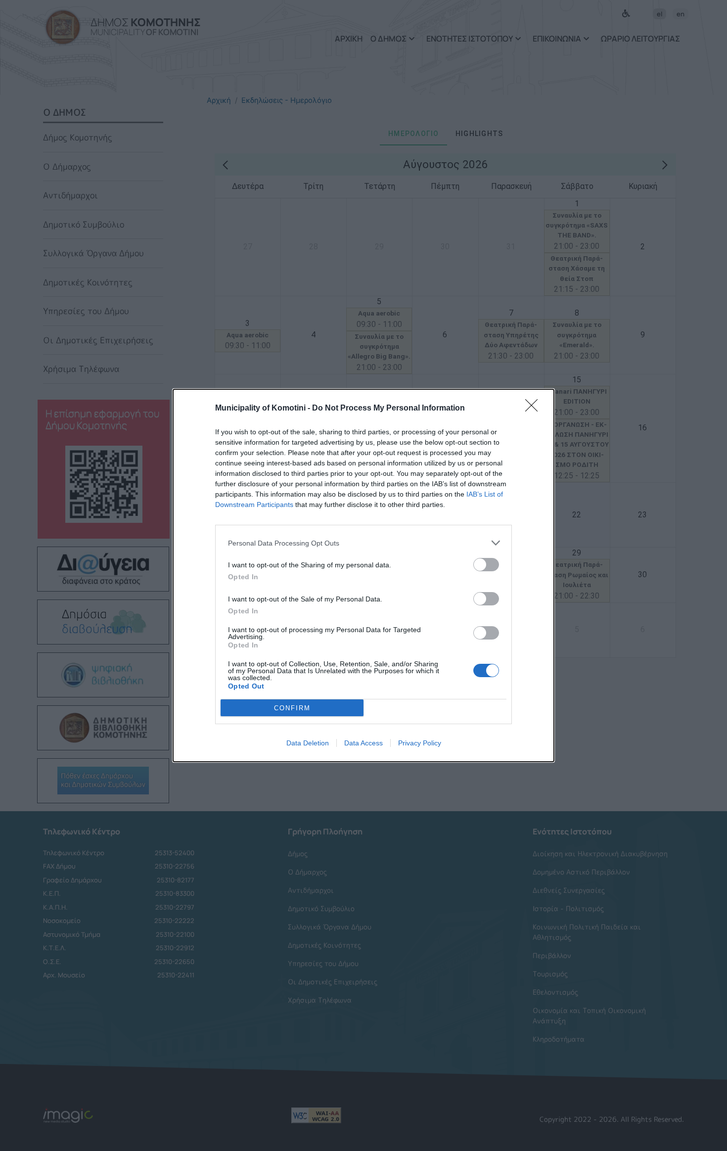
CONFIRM (292, 708)
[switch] (486, 564)
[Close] (534, 408)
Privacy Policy (419, 743)
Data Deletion (307, 743)
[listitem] (363, 543)
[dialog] (363, 575)
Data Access (363, 743)
